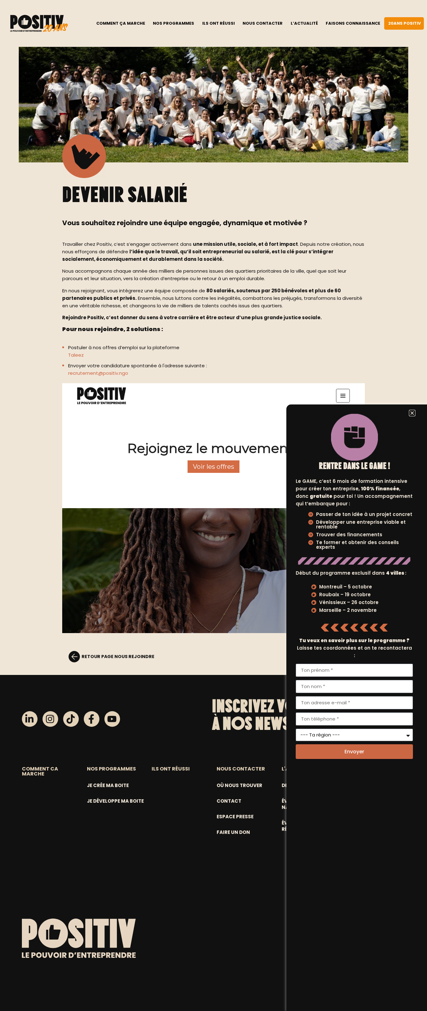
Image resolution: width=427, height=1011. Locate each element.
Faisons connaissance (353, 23)
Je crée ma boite (108, 785)
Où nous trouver (239, 785)
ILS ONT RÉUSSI (171, 768)
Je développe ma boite (115, 801)
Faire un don (233, 832)
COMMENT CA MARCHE (40, 771)
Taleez (76, 355)
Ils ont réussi (218, 23)
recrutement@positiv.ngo (98, 373)
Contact (229, 801)
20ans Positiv (404, 23)
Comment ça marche (120, 23)
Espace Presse (235, 816)
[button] (412, 413)
